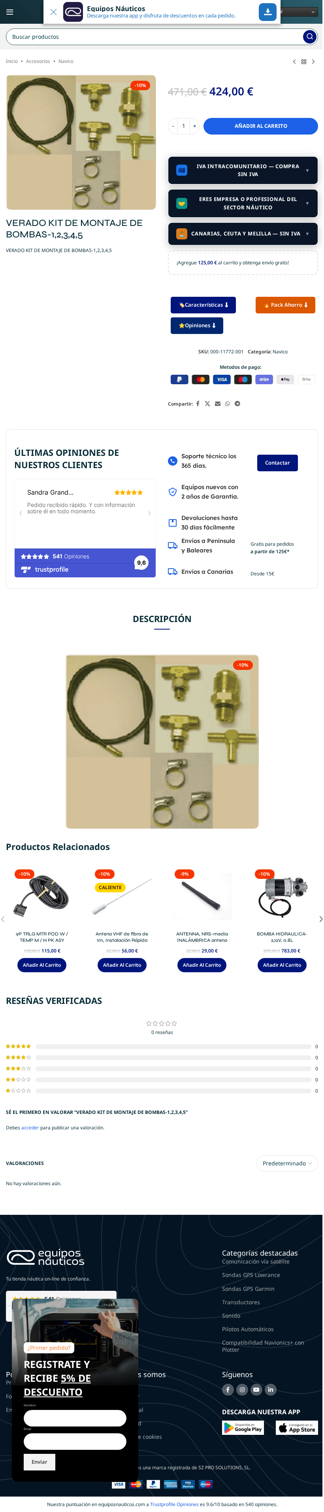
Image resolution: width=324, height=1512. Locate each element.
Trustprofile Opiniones (174, 1504)
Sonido (231, 1315)
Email (27, 1429)
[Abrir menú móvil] (10, 12)
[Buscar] (309, 37)
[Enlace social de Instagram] (242, 1390)
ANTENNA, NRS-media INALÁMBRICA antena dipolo (202, 940)
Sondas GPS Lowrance (251, 1275)
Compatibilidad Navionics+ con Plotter (263, 1346)
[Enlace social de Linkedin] (271, 1390)
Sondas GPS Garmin (248, 1288)
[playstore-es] (243, 1427)
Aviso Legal (128, 1409)
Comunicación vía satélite (256, 1261)
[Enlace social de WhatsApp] (227, 403)
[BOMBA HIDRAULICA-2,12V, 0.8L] (282, 897)
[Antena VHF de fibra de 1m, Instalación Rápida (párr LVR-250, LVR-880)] (122, 897)
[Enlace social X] (207, 403)
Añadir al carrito (261, 125)
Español (272, 12)
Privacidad (127, 1423)
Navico (65, 61)
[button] (41, 965)
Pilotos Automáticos (248, 1329)
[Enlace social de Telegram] (237, 403)
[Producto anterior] (294, 62)
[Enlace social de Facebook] (197, 403)
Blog (120, 1382)
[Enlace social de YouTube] (256, 1390)
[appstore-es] (297, 1427)
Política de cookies (138, 1436)
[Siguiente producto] (313, 62)
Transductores (241, 1302)
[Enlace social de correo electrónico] (218, 403)
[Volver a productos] (304, 62)
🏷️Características (201, 304)
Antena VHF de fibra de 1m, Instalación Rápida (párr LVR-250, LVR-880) (122, 940)
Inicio (12, 61)
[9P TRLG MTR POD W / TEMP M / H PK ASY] (42, 897)
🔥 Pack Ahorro (283, 304)
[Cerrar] (134, 1289)
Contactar (277, 462)
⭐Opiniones (194, 325)
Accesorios (38, 61)
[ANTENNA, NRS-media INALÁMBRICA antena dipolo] (202, 897)
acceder (30, 1127)
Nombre (30, 1405)
